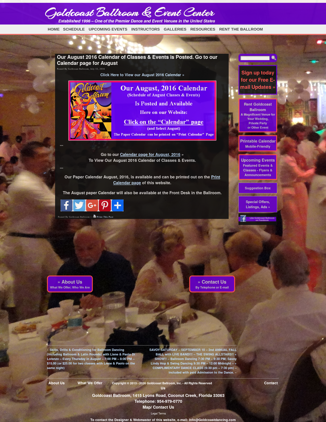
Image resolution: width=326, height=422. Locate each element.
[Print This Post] (94, 217)
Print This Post (105, 217)
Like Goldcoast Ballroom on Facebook (262, 219)
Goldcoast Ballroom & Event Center (129, 12)
